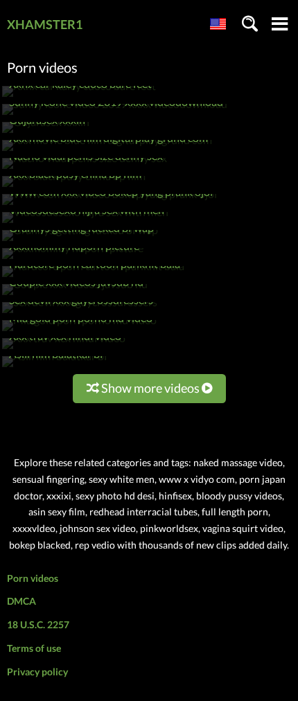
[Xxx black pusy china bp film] (74, 186)
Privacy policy (37, 671)
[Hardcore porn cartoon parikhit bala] (93, 276)
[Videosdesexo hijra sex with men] (85, 222)
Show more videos (150, 388)
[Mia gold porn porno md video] (79, 330)
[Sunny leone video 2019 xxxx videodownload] (114, 114)
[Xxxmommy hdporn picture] (72, 258)
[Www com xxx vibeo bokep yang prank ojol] (109, 204)
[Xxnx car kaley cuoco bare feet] (79, 96)
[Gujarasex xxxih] (45, 132)
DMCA (21, 601)
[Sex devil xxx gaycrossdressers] (79, 312)
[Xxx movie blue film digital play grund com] (107, 150)
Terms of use (34, 648)
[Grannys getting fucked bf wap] (80, 240)
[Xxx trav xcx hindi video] (63, 348)
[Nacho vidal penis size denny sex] (84, 168)
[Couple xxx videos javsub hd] (75, 294)
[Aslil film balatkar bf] (54, 366)
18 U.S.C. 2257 (38, 624)
